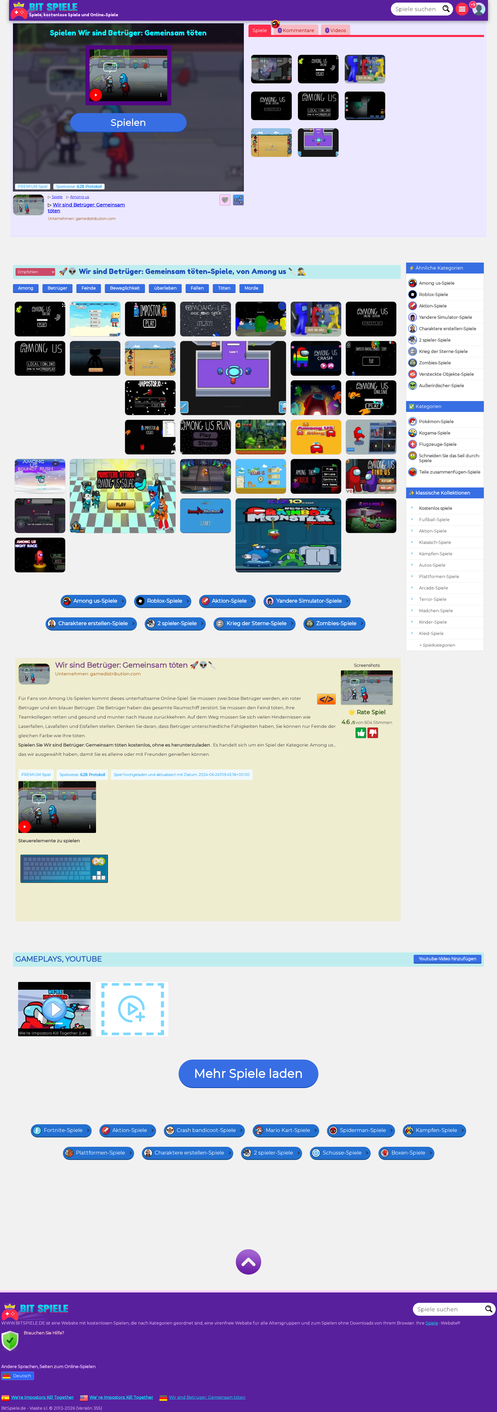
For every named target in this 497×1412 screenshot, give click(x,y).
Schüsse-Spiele (342, 1153)
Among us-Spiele (437, 283)
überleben (165, 288)
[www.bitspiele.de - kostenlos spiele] (36, 1312)
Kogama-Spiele (434, 433)
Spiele (260, 30)
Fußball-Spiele (434, 519)
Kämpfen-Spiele (435, 553)
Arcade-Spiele (433, 588)
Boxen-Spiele (408, 1153)
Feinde (89, 288)
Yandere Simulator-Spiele (445, 317)
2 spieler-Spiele (435, 340)
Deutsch (22, 1375)
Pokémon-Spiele (436, 421)
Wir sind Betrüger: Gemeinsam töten (207, 1397)
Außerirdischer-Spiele (441, 385)
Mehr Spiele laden (248, 1073)
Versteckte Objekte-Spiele (446, 374)
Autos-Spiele (432, 565)
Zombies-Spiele (435, 362)
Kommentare (296, 30)
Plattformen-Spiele (439, 576)
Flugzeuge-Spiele (438, 444)
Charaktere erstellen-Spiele (447, 328)
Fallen (197, 288)
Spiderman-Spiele (363, 1130)
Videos (336, 30)
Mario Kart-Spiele (288, 1130)
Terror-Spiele (433, 599)
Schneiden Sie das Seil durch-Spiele (449, 458)
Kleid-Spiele (431, 633)
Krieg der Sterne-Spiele (443, 351)
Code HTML (335, 699)
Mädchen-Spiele (436, 610)
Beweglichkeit (125, 288)
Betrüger (57, 288)
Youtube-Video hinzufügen (447, 958)
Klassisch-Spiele (435, 542)
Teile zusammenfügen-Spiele (449, 472)
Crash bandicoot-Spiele (206, 1130)
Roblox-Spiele (433, 294)
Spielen (128, 122)
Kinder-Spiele (433, 622)
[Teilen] (238, 200)
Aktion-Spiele (433, 306)
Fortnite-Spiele (63, 1130)
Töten (224, 288)
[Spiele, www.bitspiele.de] (45, 10)
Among (25, 288)
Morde (251, 288)
